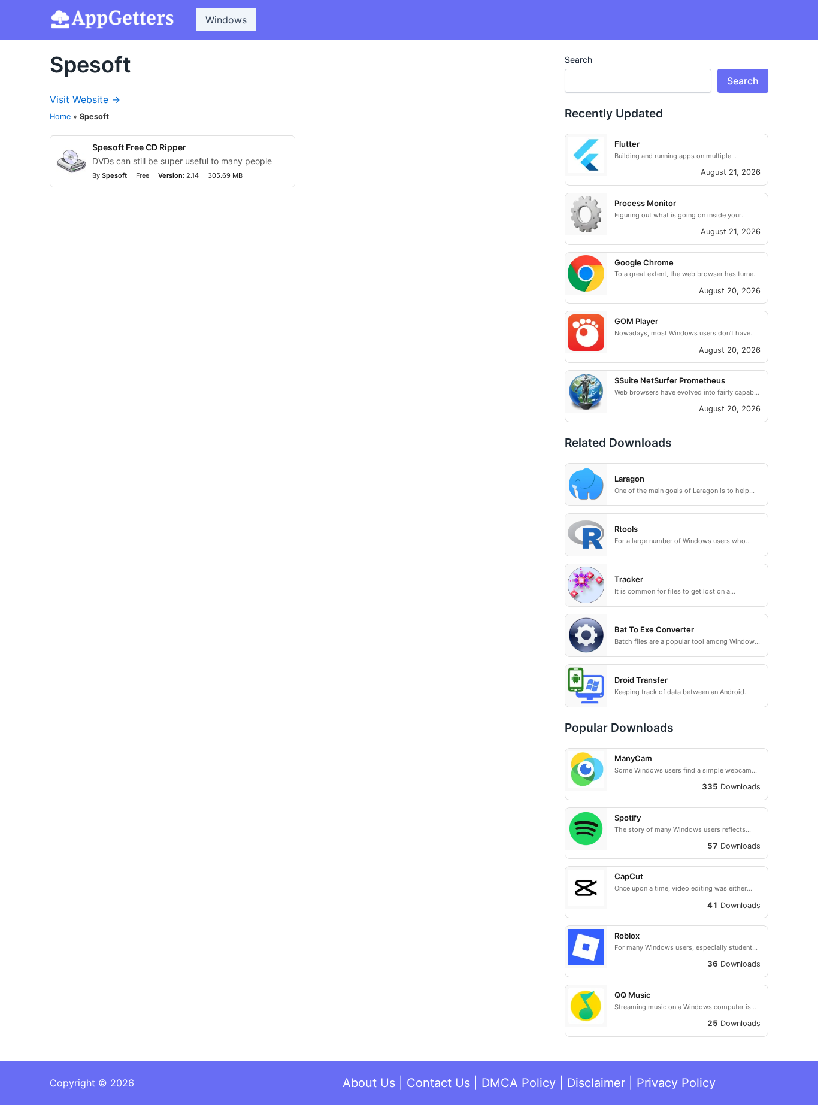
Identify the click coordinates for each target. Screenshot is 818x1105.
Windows (226, 20)
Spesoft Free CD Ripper (139, 147)
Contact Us (438, 1083)
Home (60, 116)
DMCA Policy (518, 1083)
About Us (369, 1083)
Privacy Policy (676, 1083)
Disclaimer (596, 1083)
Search (578, 60)
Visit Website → (85, 99)
